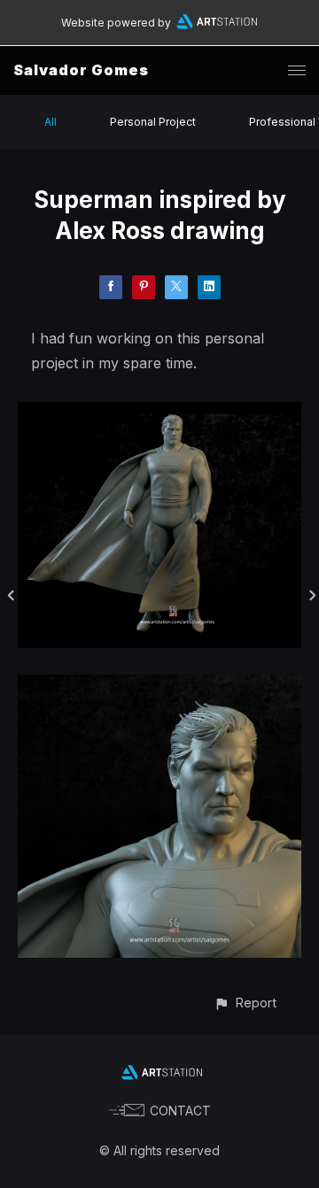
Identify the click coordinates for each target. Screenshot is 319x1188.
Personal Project (153, 121)
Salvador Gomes (81, 70)
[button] (245, 1002)
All (50, 121)
